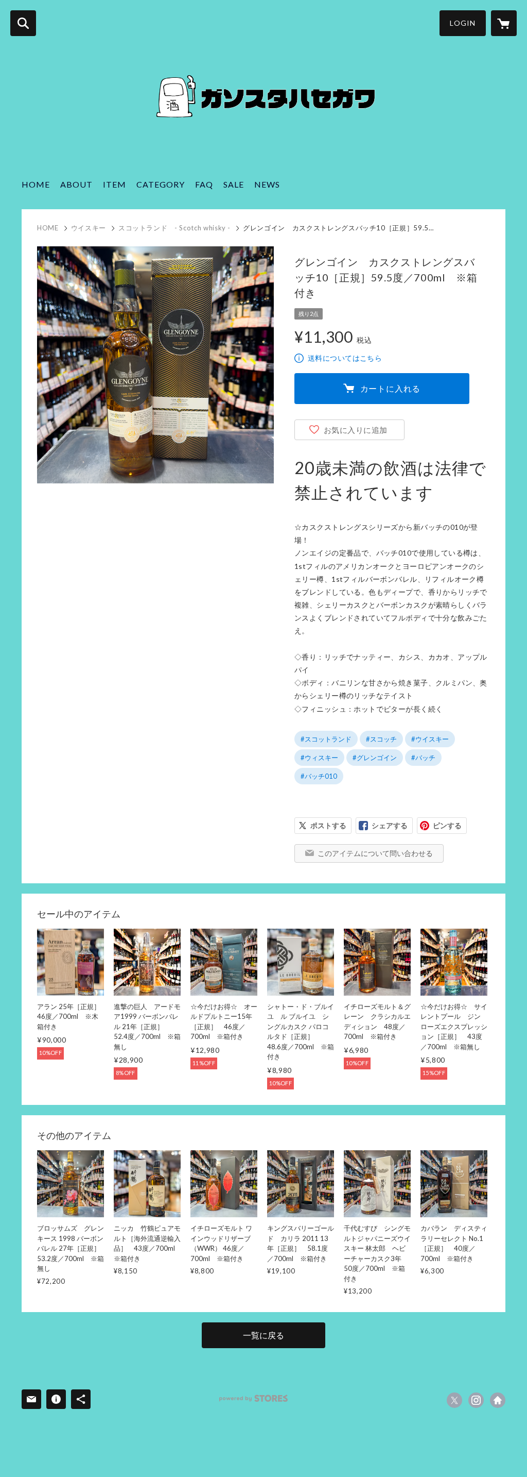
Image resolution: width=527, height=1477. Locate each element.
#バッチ (423, 757)
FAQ (204, 184)
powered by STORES (253, 1398)
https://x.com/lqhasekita (454, 1400)
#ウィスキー (319, 757)
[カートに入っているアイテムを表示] (504, 23)
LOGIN (463, 23)
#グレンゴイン (375, 757)
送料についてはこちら (345, 358)
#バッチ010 (319, 776)
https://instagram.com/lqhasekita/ (476, 1400)
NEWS (267, 184)
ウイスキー (88, 228)
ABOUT (76, 184)
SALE (233, 184)
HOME (36, 184)
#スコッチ (381, 739)
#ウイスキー (430, 739)
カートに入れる (390, 388)
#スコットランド (326, 739)
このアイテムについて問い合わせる (375, 853)
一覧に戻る (263, 1335)
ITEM (114, 184)
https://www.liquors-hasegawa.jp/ (497, 1400)
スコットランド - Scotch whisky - (174, 228)
